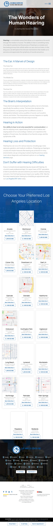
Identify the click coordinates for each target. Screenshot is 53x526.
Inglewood (10, 463)
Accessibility (23, 493)
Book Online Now (9, 235)
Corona (22, 457)
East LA (49, 457)
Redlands (41, 467)
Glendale (17, 460)
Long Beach (19, 463)
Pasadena (32, 467)
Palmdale (14, 467)
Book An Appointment (37, 524)
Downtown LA (40, 457)
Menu (46, 3)
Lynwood (28, 463)
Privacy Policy (31, 490)
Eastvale (9, 460)
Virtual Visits (12, 524)
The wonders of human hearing (27, 487)
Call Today (24, 524)
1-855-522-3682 (27, 238)
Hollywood (34, 460)
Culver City (30, 457)
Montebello (36, 463)
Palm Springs (23, 467)
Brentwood (14, 457)
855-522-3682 (10, 238)
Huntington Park (44, 460)
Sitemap (22, 491)
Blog (30, 486)
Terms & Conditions (29, 491)
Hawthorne (25, 460)
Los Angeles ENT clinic (13, 179)
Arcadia (6, 457)
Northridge (45, 463)
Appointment (31, 471)
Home (23, 485)
